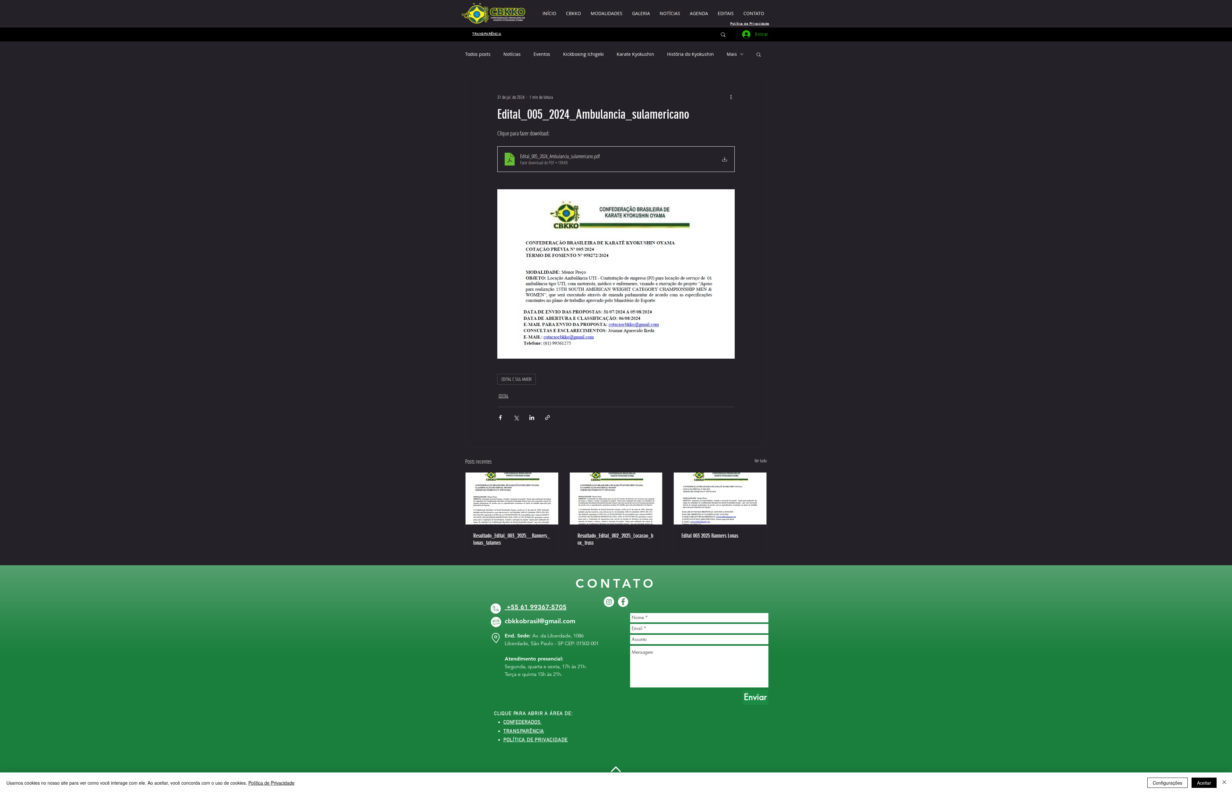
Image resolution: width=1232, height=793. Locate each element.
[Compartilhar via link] (547, 417)
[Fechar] (1224, 783)
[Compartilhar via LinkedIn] (532, 417)
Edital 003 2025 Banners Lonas (709, 535)
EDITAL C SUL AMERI (516, 379)
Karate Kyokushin (635, 54)
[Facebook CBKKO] (623, 602)
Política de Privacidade (271, 783)
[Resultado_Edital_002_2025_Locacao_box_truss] (616, 498)
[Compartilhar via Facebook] (500, 417)
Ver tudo (761, 460)
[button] (726, 13)
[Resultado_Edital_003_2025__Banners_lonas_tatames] (512, 498)
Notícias (512, 54)
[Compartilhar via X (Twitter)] (516, 417)
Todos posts (478, 54)
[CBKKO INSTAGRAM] (609, 602)
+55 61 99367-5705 (536, 607)
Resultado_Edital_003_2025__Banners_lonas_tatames (511, 539)
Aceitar (1204, 783)
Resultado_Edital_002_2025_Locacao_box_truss (615, 539)
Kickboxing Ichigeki (583, 54)
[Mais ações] (731, 97)
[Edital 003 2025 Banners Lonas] (720, 498)
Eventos (542, 54)
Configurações (1167, 783)
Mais (732, 54)
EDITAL (504, 396)
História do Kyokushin (690, 54)
